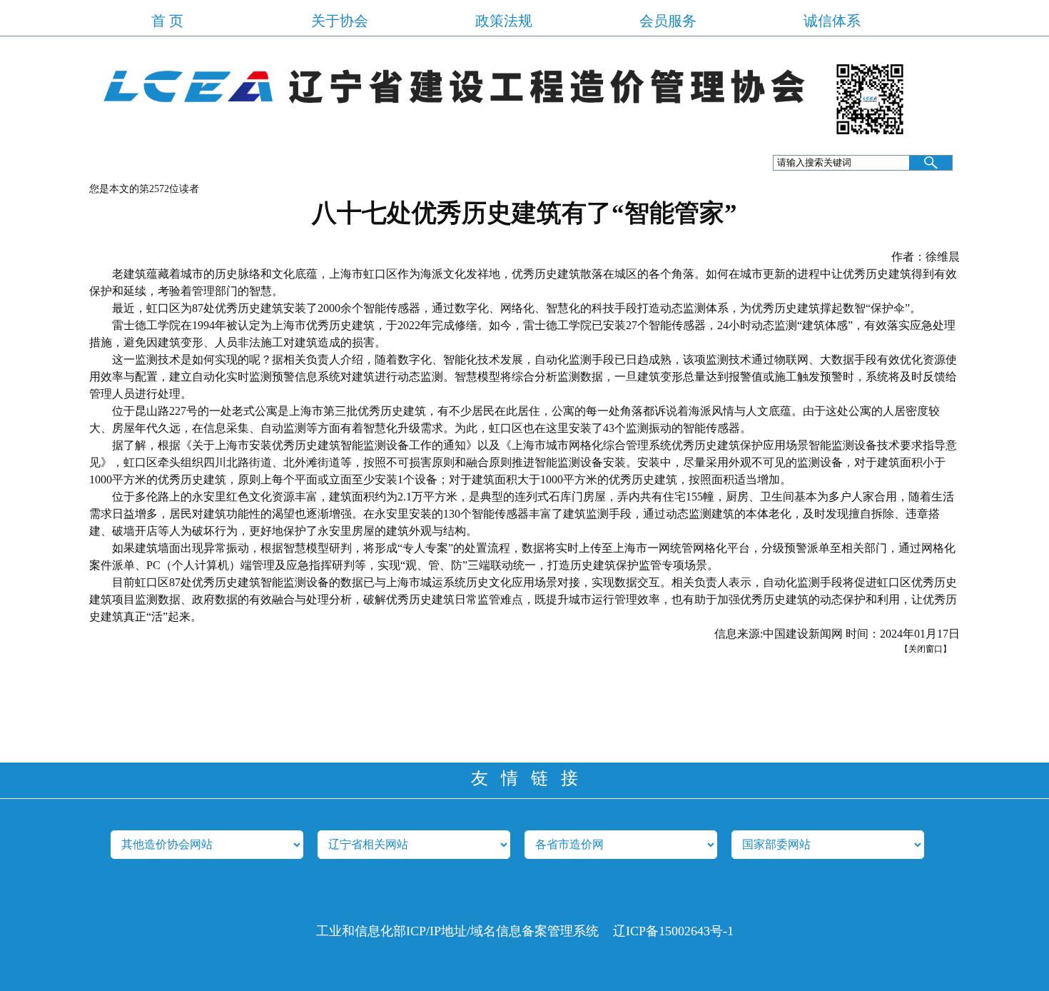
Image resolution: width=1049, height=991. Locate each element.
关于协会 (339, 21)
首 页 (167, 21)
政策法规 (503, 21)
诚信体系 (832, 21)
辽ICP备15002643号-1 (673, 931)
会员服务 (667, 21)
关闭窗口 (925, 649)
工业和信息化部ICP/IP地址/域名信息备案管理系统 (457, 931)
